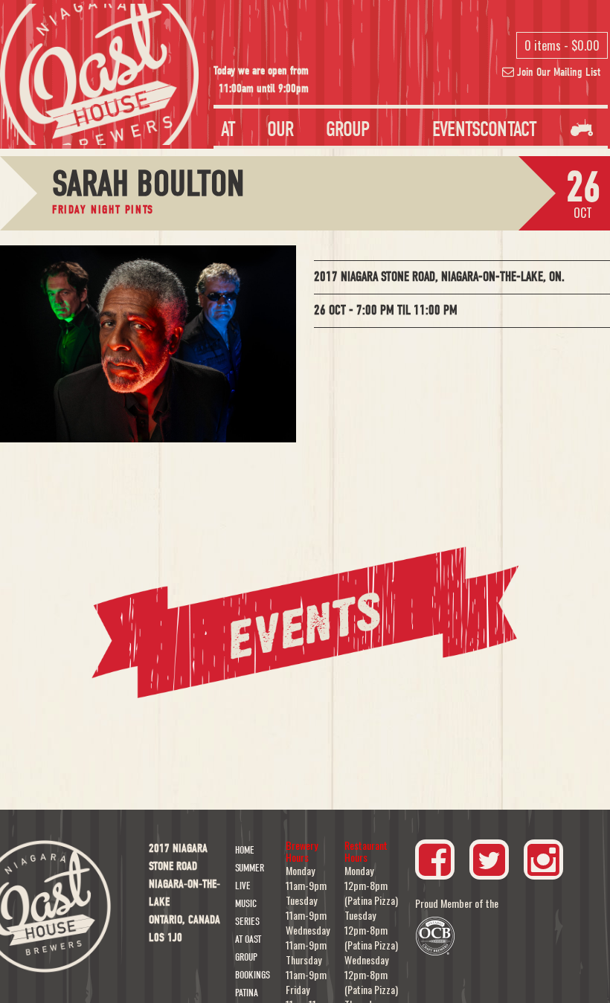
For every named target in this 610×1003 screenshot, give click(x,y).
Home (244, 850)
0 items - (562, 45)
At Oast (248, 939)
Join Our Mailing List (557, 72)
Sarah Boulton (148, 184)
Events (456, 129)
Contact (508, 129)
